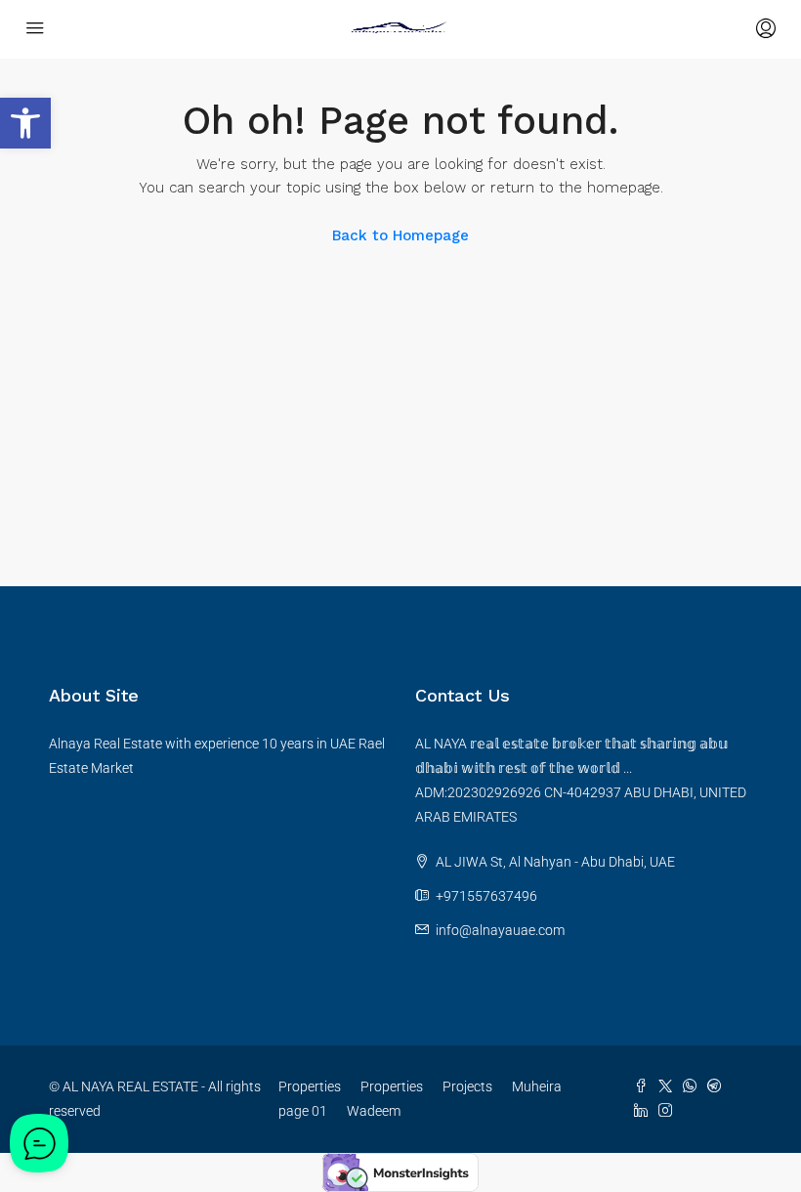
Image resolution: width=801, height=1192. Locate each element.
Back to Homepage (400, 235)
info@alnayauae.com (500, 930)
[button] (25, 123)
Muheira (537, 1086)
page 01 (302, 1111)
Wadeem (373, 1111)
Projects (467, 1086)
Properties (309, 1086)
